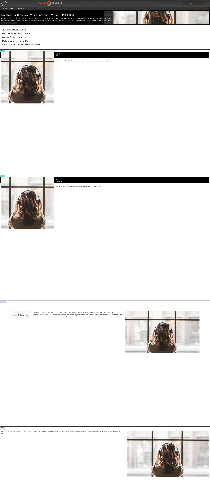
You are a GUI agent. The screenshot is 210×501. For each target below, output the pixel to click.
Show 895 (13, 8)
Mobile (37, 44)
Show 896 (21, 8)
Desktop (29, 44)
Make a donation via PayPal (15, 40)
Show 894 (4, 8)
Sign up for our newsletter (14, 37)
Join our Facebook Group (14, 29)
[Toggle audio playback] (5, 4)
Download (4, 22)
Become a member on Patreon (16, 33)
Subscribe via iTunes (11, 22)
